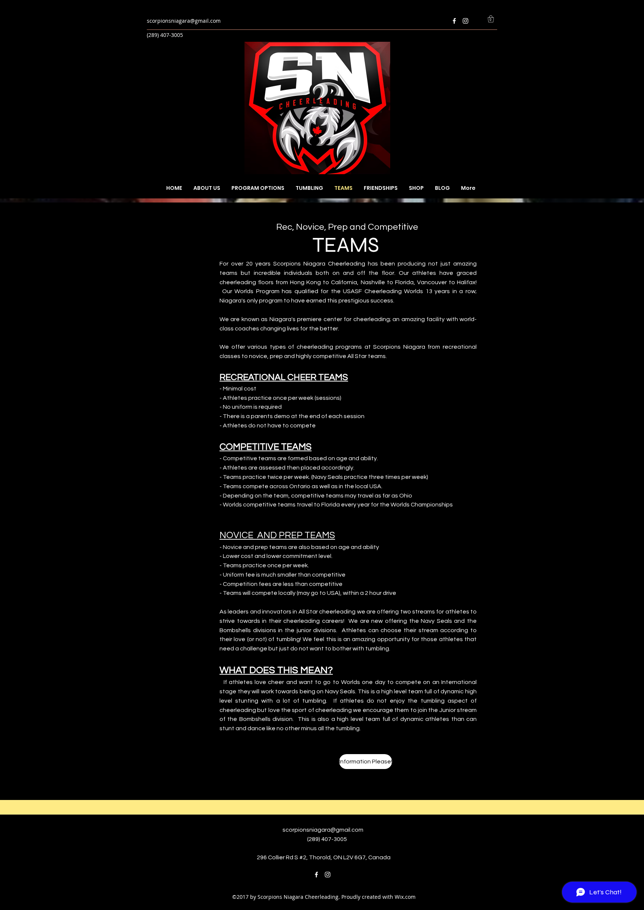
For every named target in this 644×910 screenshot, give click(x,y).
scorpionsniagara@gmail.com (184, 20)
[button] (491, 18)
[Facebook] (454, 21)
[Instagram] (465, 21)
